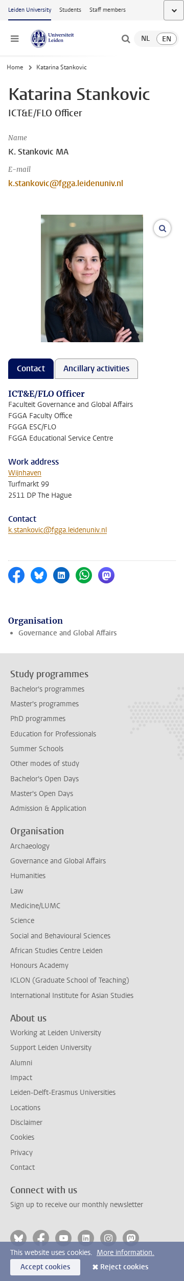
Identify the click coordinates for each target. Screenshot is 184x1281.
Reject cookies (124, 1267)
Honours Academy (39, 965)
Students (70, 10)
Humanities (27, 876)
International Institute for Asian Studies (71, 996)
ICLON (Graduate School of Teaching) (69, 980)
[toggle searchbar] (126, 39)
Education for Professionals (53, 734)
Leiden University (29, 10)
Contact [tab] (31, 368)
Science (22, 921)
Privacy (21, 1153)
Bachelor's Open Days (44, 779)
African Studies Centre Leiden (56, 951)
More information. (125, 1253)
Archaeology (30, 846)
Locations (25, 1108)
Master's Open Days (41, 794)
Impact (21, 1078)
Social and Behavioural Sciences (60, 936)
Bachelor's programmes (47, 689)
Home (15, 67)
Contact (22, 1167)
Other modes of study (44, 763)
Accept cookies (45, 1267)
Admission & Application (48, 808)
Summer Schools (36, 749)
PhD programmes (37, 719)
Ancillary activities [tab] (96, 368)
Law (17, 891)
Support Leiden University (50, 1048)
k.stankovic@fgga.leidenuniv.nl (65, 183)
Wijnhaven (24, 473)
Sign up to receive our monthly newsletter (76, 1205)
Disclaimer (26, 1123)
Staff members (107, 10)
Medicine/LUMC (35, 906)
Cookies (22, 1137)
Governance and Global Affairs (67, 633)
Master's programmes (44, 704)
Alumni (21, 1063)
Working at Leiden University (55, 1033)
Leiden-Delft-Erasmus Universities (63, 1092)
